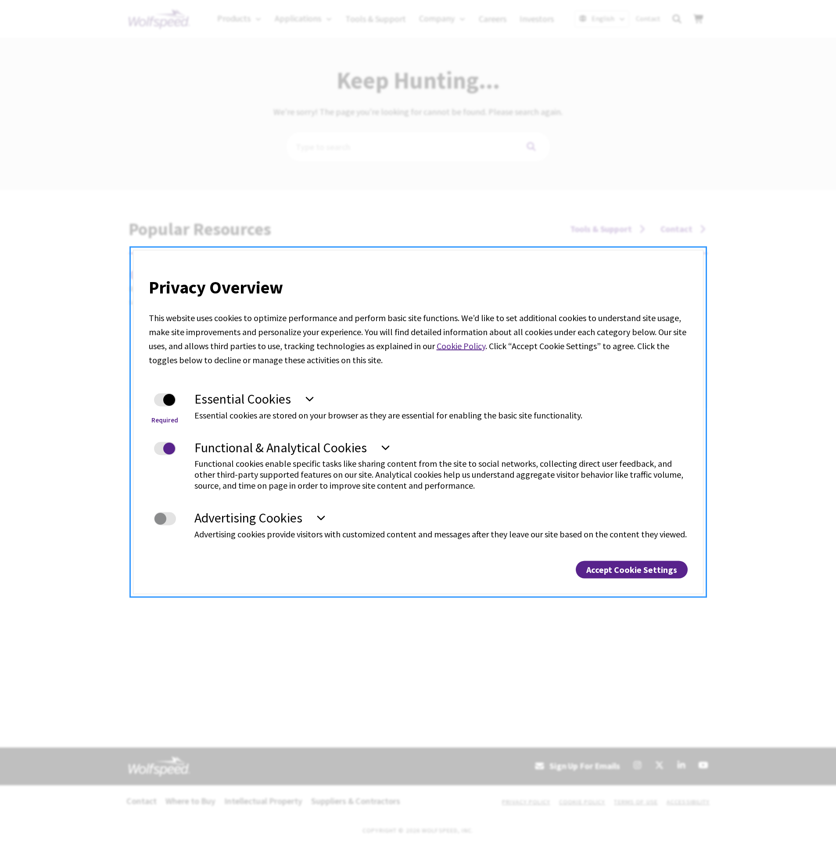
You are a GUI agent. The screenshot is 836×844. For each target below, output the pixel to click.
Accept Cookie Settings (631, 569)
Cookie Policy (461, 345)
